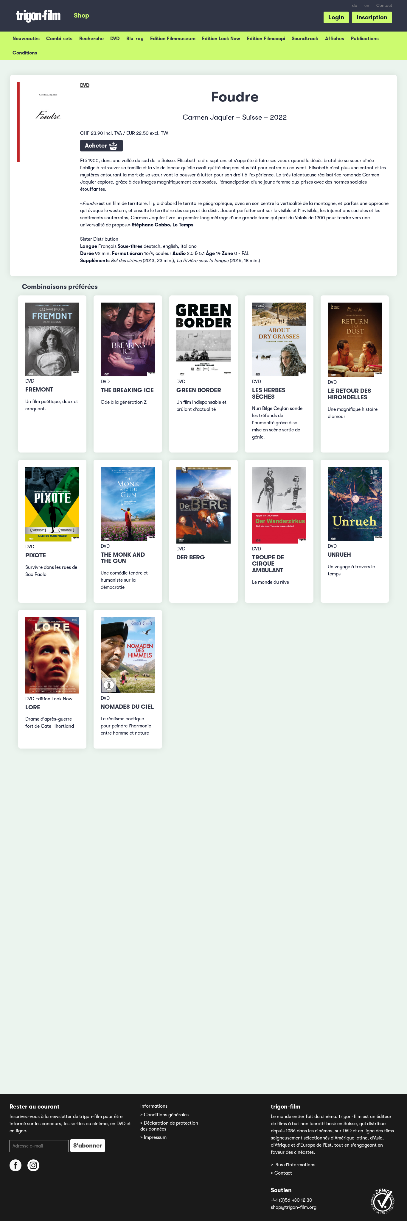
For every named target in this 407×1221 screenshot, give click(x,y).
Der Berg (190, 557)
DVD (114, 38)
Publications (365, 38)
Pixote (35, 555)
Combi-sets (59, 38)
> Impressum (153, 1137)
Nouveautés (26, 38)
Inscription (372, 17)
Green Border (198, 390)
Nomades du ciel (127, 706)
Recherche (91, 38)
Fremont (39, 389)
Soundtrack (305, 38)
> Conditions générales (164, 1114)
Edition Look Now (221, 38)
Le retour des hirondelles (349, 394)
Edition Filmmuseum (172, 38)
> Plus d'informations (293, 1164)
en (366, 5)
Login (336, 17)
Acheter (96, 145)
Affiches (334, 38)
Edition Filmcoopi (266, 38)
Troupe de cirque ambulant (268, 564)
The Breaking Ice (127, 390)
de (354, 5)
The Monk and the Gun (123, 558)
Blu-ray (135, 38)
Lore (32, 707)
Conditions (25, 53)
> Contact (281, 1173)
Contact (384, 5)
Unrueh (339, 554)
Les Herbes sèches (268, 393)
